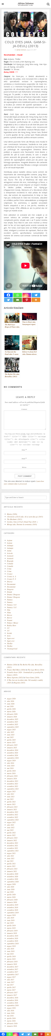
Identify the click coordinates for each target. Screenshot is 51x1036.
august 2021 (11, 853)
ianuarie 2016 (12, 1026)
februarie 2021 (12, 869)
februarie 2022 (12, 838)
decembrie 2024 (12, 750)
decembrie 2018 (12, 936)
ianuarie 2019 (12, 933)
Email (23, 459)
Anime (9, 550)
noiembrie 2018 (12, 938)
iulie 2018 (10, 948)
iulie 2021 (10, 856)
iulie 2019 (10, 918)
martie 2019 (11, 928)
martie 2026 (11, 711)
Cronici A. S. (11, 576)
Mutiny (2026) (12, 514)
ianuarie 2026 (12, 716)
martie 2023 (11, 804)
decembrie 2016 (12, 997)
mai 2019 (10, 923)
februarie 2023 (12, 807)
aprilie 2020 (11, 894)
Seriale (9, 633)
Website (24, 467)
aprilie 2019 (11, 925)
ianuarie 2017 (12, 995)
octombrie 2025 (12, 724)
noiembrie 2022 (12, 814)
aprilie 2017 (11, 987)
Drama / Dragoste (13, 594)
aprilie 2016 (11, 1018)
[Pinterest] (26, 300)
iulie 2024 (10, 763)
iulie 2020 (10, 887)
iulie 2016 (10, 1010)
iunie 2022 (10, 827)
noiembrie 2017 (12, 969)
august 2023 (11, 791)
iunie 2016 (10, 1013)
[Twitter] (8, 300)
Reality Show (11, 625)
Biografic (10, 561)
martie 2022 (11, 835)
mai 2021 (10, 861)
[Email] (17, 300)
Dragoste (10, 589)
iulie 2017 (10, 979)
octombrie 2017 (12, 972)
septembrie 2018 (13, 943)
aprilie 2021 (11, 863)
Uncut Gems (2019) (32, 677)
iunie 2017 (10, 982)
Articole (10, 553)
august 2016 (11, 1008)
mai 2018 (10, 954)
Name (23, 450)
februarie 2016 (12, 1023)
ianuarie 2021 (12, 871)
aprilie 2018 (11, 956)
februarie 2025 (12, 745)
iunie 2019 (10, 920)
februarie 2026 (12, 714)
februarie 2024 (12, 776)
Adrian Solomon (21, 50)
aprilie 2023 (11, 802)
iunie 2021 (10, 858)
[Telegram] (36, 295)
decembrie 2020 (12, 874)
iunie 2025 (10, 735)
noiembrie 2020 (12, 876)
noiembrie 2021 (12, 845)
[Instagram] (26, 295)
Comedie (10, 563)
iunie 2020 (10, 889)
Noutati (9, 620)
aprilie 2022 (11, 832)
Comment (24, 409)
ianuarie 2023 (12, 809)
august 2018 (11, 946)
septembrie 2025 (13, 727)
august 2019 (11, 915)
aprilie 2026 (11, 709)
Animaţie (10, 545)
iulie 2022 (10, 825)
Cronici (9, 574)
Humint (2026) (12, 664)
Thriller (10, 643)
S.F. (8, 628)
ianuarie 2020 (12, 902)
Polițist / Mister (12, 623)
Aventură (10, 556)
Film (8, 610)
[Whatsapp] (17, 295)
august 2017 (11, 977)
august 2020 (11, 884)
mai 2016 (10, 1016)
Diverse (9, 581)
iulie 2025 (10, 732)
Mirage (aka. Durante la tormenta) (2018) (22, 524)
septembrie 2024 (13, 758)
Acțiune (9, 543)
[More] (36, 300)
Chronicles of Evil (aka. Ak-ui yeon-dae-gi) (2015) (25, 516)
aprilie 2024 (11, 771)
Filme (9, 612)
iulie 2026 (10, 701)
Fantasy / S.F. (12, 605)
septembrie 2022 (13, 820)
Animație (10, 548)
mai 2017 (10, 985)
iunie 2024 (10, 765)
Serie (9, 636)
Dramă (9, 592)
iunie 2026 (10, 704)
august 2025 (11, 729)
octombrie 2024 (12, 755)
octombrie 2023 (12, 786)
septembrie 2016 (13, 1005)
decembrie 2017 (12, 967)
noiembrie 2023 (12, 783)
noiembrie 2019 (12, 907)
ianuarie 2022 (12, 840)
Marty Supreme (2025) (15, 677)
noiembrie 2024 (12, 753)
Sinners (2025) (12, 675)
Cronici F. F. (11, 579)
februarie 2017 (12, 992)
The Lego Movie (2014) (36, 670)
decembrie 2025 (12, 719)
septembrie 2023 (13, 789)
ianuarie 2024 (12, 778)
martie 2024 (11, 773)
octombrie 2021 (12, 848)
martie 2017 (11, 990)
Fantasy (10, 599)
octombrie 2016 (12, 1003)
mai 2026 (10, 706)
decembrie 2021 (12, 843)
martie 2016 (11, 1021)
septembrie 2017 (13, 974)
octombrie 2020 (12, 879)
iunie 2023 (10, 796)
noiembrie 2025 (12, 722)
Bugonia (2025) (19, 682)
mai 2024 (10, 768)
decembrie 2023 (12, 781)
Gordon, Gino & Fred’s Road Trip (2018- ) (22, 522)
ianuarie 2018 (12, 964)
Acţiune (9, 540)
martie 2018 (11, 959)
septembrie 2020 (13, 881)
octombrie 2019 (12, 910)
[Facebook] (8, 295)
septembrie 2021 (13, 851)
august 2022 (11, 822)
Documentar (11, 584)
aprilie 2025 (11, 740)
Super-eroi (10, 638)
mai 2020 (10, 892)
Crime (9, 569)
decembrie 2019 (12, 905)
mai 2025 (10, 737)
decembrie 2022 (12, 812)
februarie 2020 (12, 900)
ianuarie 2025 (12, 747)
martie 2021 (11, 866)
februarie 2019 (12, 930)
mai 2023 (10, 799)
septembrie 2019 (13, 912)
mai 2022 (10, 830)
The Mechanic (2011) (14, 519)
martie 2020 (11, 897)
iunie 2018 (10, 951)
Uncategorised (12, 648)
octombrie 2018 (12, 941)
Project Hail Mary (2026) (16, 670)
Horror (9, 615)
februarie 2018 (12, 961)
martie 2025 (11, 742)
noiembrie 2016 (12, 1000)
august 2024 (11, 760)
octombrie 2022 (12, 817)
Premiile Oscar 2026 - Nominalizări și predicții (24, 672)
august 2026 (11, 698)
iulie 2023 (10, 794)
